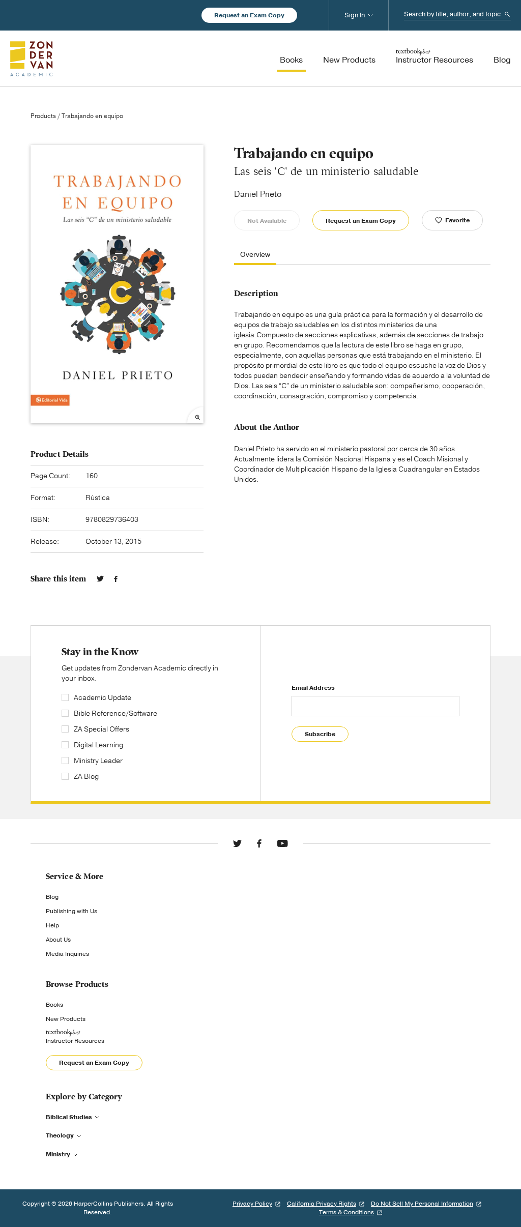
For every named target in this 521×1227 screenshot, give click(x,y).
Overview (255, 255)
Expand (195, 415)
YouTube (282, 843)
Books (54, 1005)
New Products (65, 1019)
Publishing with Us (71, 911)
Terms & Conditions (346, 1212)
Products (43, 116)
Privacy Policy (252, 1204)
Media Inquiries (67, 954)
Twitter (100, 579)
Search (507, 14)
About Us (58, 940)
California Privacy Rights (321, 1204)
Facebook (116, 579)
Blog (52, 897)
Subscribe (320, 734)
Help (52, 925)
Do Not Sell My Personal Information (422, 1204)
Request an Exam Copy (249, 15)
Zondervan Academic (31, 58)
